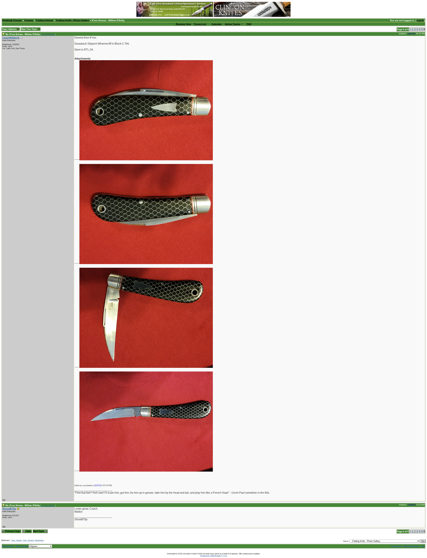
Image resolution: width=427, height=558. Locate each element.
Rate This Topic (29, 29)
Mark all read (22, 546)
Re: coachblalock (48, 34)
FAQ (249, 24)
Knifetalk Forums (12, 20)
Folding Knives (44, 20)
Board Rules (8, 546)
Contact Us (396, 546)
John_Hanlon (16, 540)
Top (3, 500)
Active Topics (232, 24)
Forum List (200, 24)
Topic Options (9, 29)
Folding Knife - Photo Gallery (72, 20)
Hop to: (346, 541)
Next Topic (39, 531)
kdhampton (39, 540)
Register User (183, 24)
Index (28, 531)
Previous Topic (13, 531)
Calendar (216, 24)
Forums (29, 20)
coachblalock (10, 37)
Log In (420, 20)
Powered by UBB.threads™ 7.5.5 (213, 556)
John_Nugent (28, 540)
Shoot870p (9, 508)
